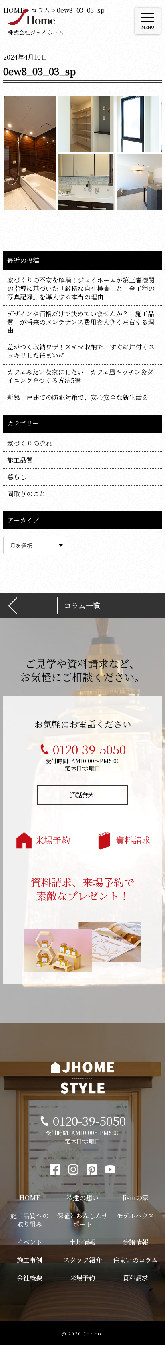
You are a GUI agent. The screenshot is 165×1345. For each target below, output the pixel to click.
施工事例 (29, 1260)
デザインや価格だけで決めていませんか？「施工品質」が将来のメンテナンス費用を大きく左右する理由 (80, 322)
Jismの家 (135, 1197)
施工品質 (20, 460)
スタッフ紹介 (82, 1260)
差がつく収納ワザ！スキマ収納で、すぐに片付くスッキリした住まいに (81, 351)
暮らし (16, 476)
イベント (29, 1242)
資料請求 (133, 840)
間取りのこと (26, 493)
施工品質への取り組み (29, 1220)
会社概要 (29, 1277)
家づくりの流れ (29, 443)
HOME (29, 1197)
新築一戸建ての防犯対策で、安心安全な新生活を (77, 397)
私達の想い (82, 1197)
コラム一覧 (82, 605)
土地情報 (82, 1242)
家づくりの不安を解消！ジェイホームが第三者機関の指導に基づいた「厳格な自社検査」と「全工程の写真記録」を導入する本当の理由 (81, 288)
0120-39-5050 (89, 749)
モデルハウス (135, 1215)
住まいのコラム (135, 1260)
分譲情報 (135, 1242)
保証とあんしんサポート (82, 1220)
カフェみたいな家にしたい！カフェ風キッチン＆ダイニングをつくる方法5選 (80, 376)
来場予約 (52, 840)
